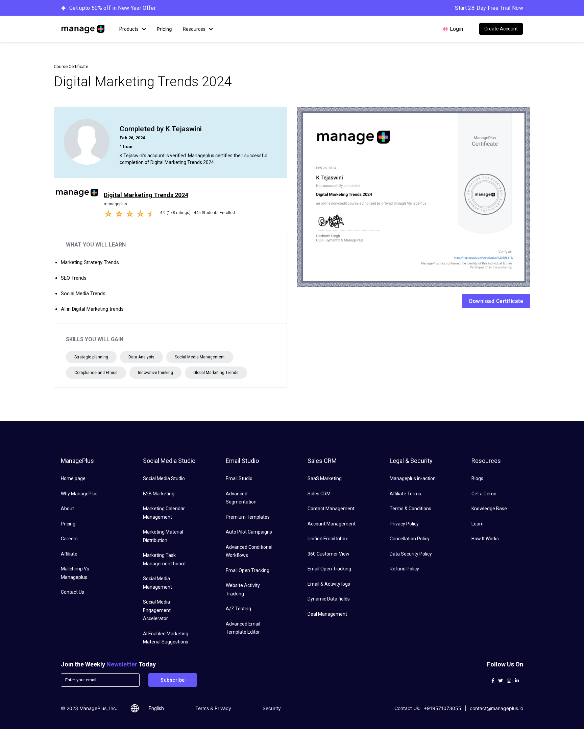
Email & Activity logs (329, 584)
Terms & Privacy (213, 708)
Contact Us (72, 592)
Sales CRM (319, 493)
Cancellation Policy (410, 538)
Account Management (332, 523)
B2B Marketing (158, 493)
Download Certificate (496, 301)
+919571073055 (442, 708)
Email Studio (239, 478)
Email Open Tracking (247, 570)
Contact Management (331, 508)
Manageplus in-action (413, 478)
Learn (477, 523)
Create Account (501, 28)
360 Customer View (328, 554)
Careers (69, 538)
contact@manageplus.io (496, 708)
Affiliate (69, 554)
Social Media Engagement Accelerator (157, 610)
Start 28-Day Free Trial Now (489, 8)
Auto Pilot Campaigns (249, 532)
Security (272, 708)
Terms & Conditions (410, 508)
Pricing (164, 29)
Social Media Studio (164, 478)
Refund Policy (404, 568)
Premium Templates (248, 517)
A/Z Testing (238, 608)
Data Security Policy (411, 554)
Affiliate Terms (405, 493)
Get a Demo (483, 493)
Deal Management (327, 614)
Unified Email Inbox (328, 538)
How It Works (485, 538)
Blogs (477, 478)
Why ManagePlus (79, 493)
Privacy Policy (404, 523)
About (67, 508)
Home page (73, 478)
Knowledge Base (489, 508)
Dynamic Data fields (329, 599)
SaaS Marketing (325, 478)
